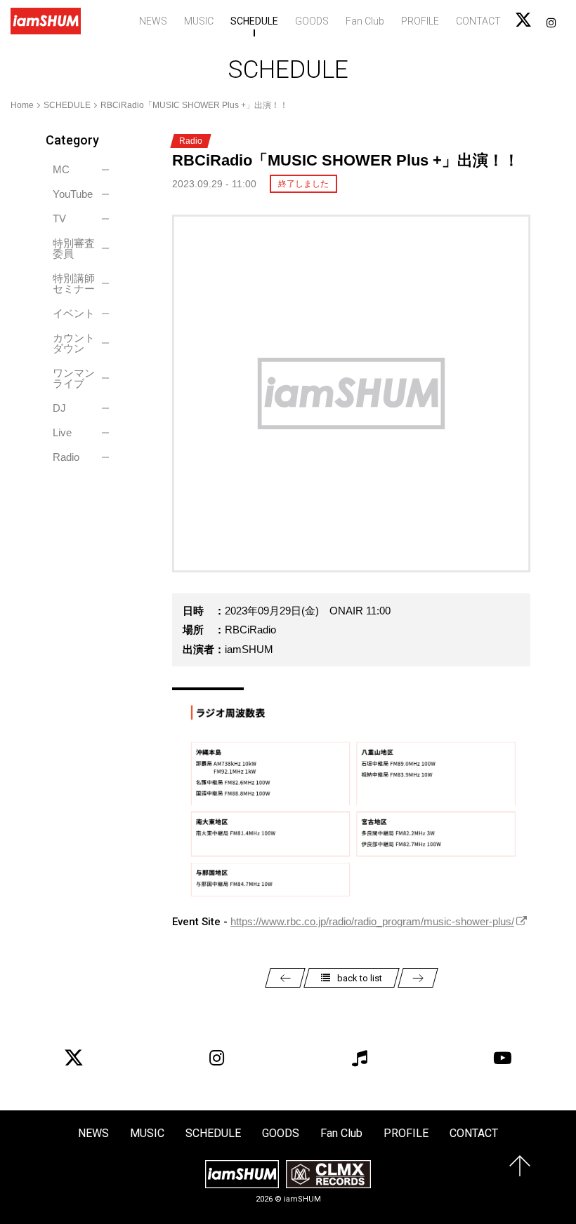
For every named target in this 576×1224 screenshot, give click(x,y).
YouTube (73, 194)
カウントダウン (74, 343)
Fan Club (365, 21)
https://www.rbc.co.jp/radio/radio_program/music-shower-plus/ (372, 921)
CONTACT (478, 21)
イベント (74, 313)
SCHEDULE (254, 21)
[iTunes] (359, 1057)
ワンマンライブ (74, 378)
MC (61, 169)
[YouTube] (502, 1057)
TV (59, 218)
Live (62, 432)
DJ (59, 408)
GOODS (312, 21)
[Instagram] (216, 1057)
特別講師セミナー (74, 283)
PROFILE (420, 21)
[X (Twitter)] (73, 1057)
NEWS (153, 21)
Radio (66, 457)
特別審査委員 (74, 248)
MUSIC (199, 21)
